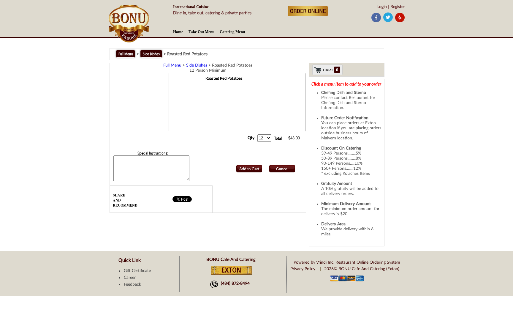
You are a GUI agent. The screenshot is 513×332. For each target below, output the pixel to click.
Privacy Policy (302, 269)
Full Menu (125, 53)
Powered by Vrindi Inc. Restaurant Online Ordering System (347, 262)
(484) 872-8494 (235, 283)
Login (382, 7)
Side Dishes (151, 53)
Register (397, 7)
